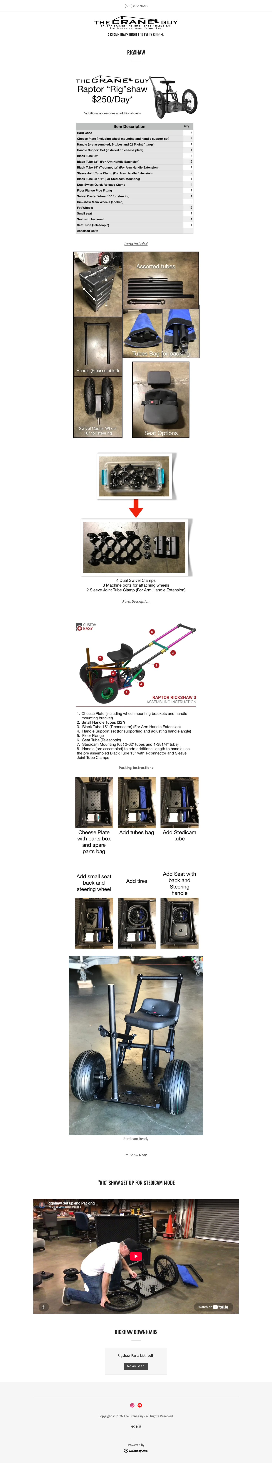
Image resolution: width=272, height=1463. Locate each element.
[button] (136, 1154)
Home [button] (136, 1426)
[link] (136, 23)
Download (136, 1366)
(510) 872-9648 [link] (136, 5)
